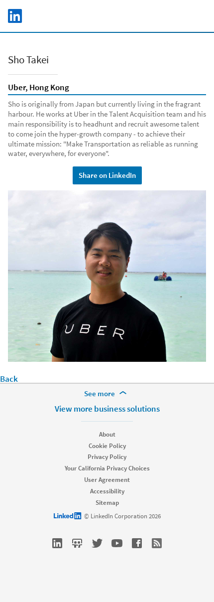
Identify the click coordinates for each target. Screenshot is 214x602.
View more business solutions (107, 408)
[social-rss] (157, 543)
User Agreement (107, 479)
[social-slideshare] (77, 543)
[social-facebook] (137, 543)
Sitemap (107, 502)
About (107, 434)
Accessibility (107, 491)
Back (9, 378)
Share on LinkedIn (107, 175)
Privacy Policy (107, 456)
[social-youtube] (117, 543)
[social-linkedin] (57, 543)
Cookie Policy (107, 446)
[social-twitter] (97, 543)
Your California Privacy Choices (107, 468)
